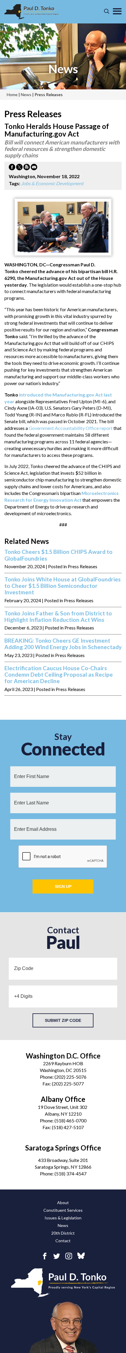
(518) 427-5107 (68, 1127)
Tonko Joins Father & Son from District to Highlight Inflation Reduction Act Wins (58, 616)
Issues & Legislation (63, 1217)
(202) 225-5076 (70, 1077)
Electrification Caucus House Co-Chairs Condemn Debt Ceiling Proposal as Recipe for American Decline (58, 675)
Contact (63, 1240)
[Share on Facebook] (12, 167)
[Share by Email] (34, 167)
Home (12, 94)
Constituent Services (63, 1210)
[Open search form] (106, 11)
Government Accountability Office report (71, 428)
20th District (63, 1233)
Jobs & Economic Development (52, 183)
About (63, 1202)
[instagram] (68, 1255)
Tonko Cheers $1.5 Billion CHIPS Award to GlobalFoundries (58, 555)
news (63, 69)
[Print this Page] (26, 167)
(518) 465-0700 (70, 1120)
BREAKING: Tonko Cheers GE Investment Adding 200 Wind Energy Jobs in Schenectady (63, 643)
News (63, 1225)
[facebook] (44, 1255)
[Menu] (117, 11)
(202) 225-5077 (68, 1083)
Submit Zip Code (63, 1020)
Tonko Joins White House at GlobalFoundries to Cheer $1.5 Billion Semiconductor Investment (62, 586)
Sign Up (63, 886)
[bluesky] (81, 1256)
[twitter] (56, 1255)
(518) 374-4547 (70, 1173)
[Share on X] (19, 167)
